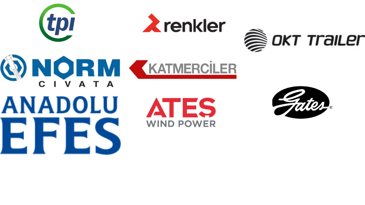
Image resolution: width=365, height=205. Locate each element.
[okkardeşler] (304, 40)
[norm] (60, 70)
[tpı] (60, 22)
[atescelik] (182, 112)
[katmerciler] (182, 68)
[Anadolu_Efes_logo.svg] (60, 125)
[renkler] (182, 22)
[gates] (304, 102)
